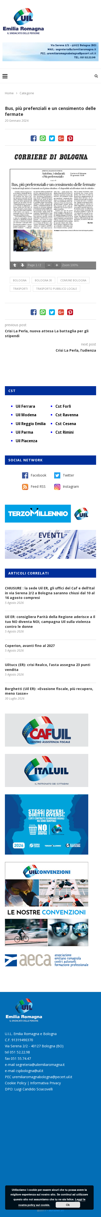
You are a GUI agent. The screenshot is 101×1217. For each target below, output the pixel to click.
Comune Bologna (73, 280)
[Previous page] (14, 265)
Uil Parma (24, 432)
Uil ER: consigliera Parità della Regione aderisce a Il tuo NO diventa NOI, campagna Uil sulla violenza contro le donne (50, 621)
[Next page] (22, 265)
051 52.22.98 (20, 1052)
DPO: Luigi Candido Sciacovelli (29, 1089)
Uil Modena (26, 414)
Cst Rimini (64, 432)
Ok (68, 1205)
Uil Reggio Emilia (31, 423)
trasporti (20, 288)
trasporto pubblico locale (56, 288)
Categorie (27, 93)
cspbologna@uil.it (29, 1070)
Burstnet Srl (56, 1210)
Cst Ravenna (66, 414)
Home (9, 93)
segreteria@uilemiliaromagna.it (40, 1064)
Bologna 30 (43, 280)
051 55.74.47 (21, 1058)
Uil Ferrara (25, 406)
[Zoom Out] (49, 265)
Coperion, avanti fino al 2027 (30, 645)
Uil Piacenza (26, 440)
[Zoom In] (57, 265)
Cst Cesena (65, 423)
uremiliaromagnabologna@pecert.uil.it (42, 1076)
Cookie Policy (15, 1083)
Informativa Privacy (45, 1083)
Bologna (19, 280)
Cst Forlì (63, 406)
